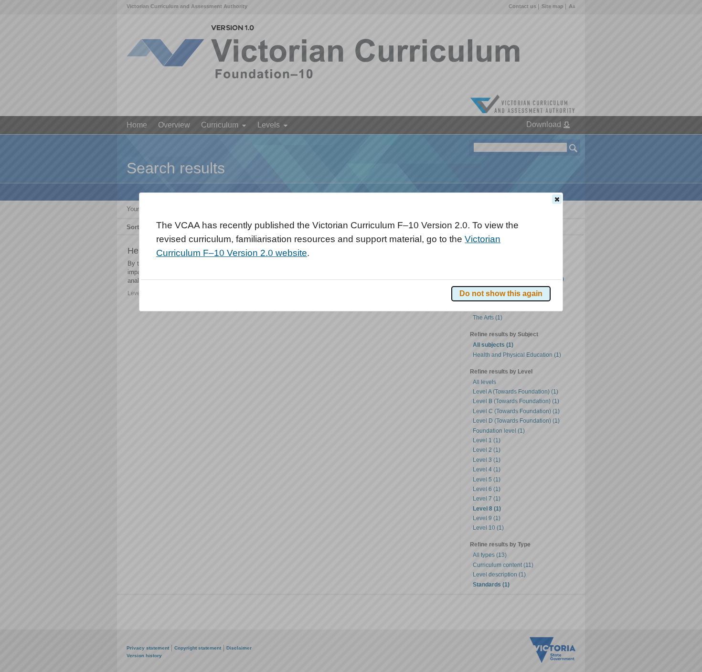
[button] (557, 199)
